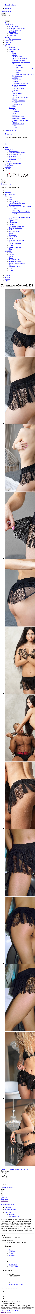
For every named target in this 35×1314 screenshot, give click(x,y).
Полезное (12, 1255)
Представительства (15, 39)
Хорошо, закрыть (6, 1312)
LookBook (8, 42)
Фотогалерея (13, 1265)
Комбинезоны (17, 76)
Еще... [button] (7, 170)
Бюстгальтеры (17, 56)
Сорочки (15, 90)
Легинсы (15, 81)
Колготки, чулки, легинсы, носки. (20, 206)
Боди (14, 53)
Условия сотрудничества (17, 28)
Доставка (12, 1251)
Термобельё (16, 92)
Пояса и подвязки (18, 88)
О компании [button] (9, 149)
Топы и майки (17, 94)
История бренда (14, 26)
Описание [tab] (8, 1207)
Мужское (12, 108)
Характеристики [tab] (10, 1209)
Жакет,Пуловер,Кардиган (20, 58)
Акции (11, 1253)
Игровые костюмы (18, 60)
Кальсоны (15, 111)
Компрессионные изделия (25, 74)
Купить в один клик (7, 1204)
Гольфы (18, 65)
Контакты (8, 37)
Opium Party (12, 32)
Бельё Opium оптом (15, 30)
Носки (18, 71)
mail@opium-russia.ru (16, 1284)
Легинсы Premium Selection (25, 69)
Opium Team (9, 40)
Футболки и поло (18, 124)
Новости (7, 23)
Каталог (7, 46)
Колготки (19, 67)
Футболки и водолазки (20, 97)
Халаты (15, 99)
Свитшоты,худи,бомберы (20, 120)
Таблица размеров (7, 1187)
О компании (9, 25)
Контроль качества (15, 33)
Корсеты (15, 78)
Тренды (7, 44)
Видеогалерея (13, 1266)
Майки (14, 113)
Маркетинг (12, 35)
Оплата (11, 1250)
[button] (10, 5)
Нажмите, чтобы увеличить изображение (14, 1169)
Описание (8, 1212)
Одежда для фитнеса (19, 85)
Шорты (14, 102)
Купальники (16, 79)
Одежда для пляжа (18, 118)
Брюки (14, 55)
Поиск (7, 21)
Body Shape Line (14, 49)
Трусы (14, 95)
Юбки (14, 106)
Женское (11, 51)
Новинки (12, 48)
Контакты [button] (8, 161)
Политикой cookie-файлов (9, 1310)
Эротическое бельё (18, 104)
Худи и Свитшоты (18, 101)
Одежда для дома (18, 116)
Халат (14, 125)
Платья (14, 86)
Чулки (18, 72)
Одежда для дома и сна (20, 83)
